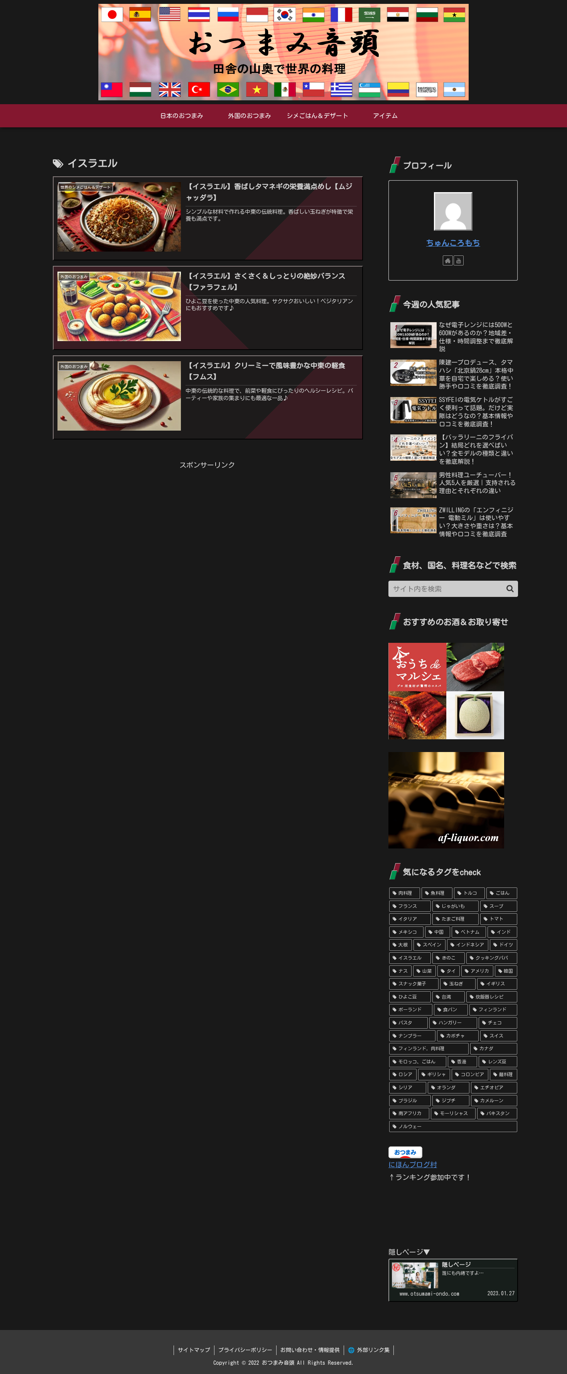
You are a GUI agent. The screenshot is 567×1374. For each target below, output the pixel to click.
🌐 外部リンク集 (369, 1350)
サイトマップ (194, 1350)
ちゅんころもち (453, 243)
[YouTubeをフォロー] (459, 260)
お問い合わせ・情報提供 (310, 1350)
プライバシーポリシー (245, 1350)
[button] (510, 588)
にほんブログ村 (412, 1164)
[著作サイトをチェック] (448, 260)
